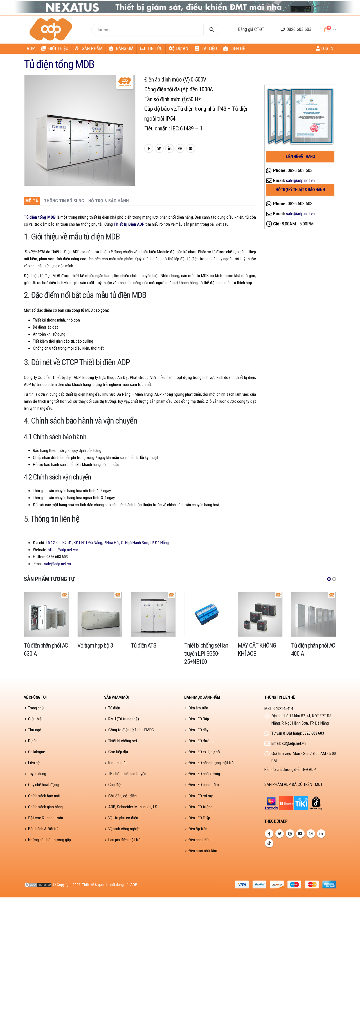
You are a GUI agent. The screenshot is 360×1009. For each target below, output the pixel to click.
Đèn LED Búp (198, 718)
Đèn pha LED (198, 839)
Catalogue (36, 751)
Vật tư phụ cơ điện (123, 817)
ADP (31, 48)
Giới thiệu (58, 48)
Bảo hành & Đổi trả (43, 828)
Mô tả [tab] (31, 200)
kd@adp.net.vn (294, 743)
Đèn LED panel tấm (203, 784)
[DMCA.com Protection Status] (38, 884)
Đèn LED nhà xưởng (204, 773)
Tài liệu (209, 48)
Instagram (311, 833)
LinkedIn (169, 148)
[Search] (212, 29)
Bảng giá (125, 48)
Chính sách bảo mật (44, 795)
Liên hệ (237, 48)
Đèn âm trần (198, 708)
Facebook (148, 148)
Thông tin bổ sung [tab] (64, 200)
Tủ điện (114, 708)
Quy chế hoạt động (43, 784)
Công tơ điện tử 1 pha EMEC (131, 729)
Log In (327, 48)
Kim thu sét (117, 762)
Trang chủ (36, 708)
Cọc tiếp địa (118, 751)
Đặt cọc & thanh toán (45, 817)
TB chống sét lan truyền (127, 773)
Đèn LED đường (200, 740)
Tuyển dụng (37, 773)
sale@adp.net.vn (57, 563)
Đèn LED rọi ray (200, 795)
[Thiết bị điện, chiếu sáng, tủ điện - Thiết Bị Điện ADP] (51, 29)
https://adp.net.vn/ (63, 549)
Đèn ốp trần (197, 828)
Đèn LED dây (198, 729)
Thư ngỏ (34, 729)
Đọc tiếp (59, 601)
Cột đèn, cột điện (122, 795)
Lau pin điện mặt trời (124, 839)
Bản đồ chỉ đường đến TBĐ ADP (290, 769)
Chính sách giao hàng (45, 806)
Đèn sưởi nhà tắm (202, 850)
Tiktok (269, 843)
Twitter (159, 148)
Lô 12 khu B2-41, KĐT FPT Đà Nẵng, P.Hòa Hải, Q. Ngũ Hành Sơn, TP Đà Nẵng (107, 542)
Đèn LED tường (200, 806)
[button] (329, 579)
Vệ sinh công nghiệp (124, 828)
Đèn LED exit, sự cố (204, 751)
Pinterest (180, 148)
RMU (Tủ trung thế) (123, 718)
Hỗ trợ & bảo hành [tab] (108, 200)
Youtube (300, 833)
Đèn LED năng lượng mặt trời (211, 762)
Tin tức (155, 48)
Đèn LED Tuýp (199, 817)
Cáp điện (115, 784)
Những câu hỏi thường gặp (49, 839)
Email (190, 148)
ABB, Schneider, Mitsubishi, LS (132, 806)
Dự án (182, 48)
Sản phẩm (92, 48)
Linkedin (321, 833)
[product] (46, 614)
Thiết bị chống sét (122, 740)
